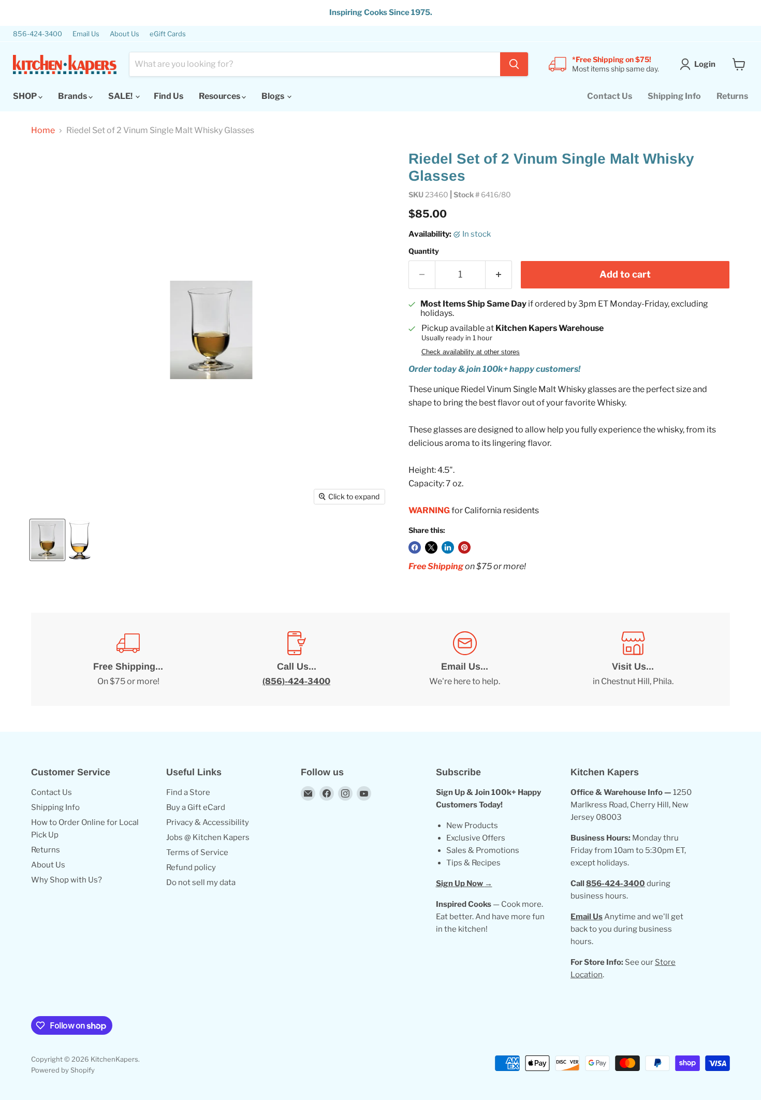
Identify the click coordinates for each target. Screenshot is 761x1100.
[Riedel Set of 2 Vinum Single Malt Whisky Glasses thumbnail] (47, 539)
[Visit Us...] (633, 659)
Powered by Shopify (63, 1070)
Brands (73, 96)
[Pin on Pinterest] (464, 547)
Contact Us (609, 96)
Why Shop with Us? (66, 880)
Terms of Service (197, 852)
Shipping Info (674, 96)
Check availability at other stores (470, 352)
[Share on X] (431, 547)
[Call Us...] (296, 659)
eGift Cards (168, 34)
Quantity (423, 251)
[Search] (514, 64)
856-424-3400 (37, 34)
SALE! (121, 96)
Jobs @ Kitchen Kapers (208, 837)
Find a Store (188, 792)
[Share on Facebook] (414, 547)
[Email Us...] (464, 659)
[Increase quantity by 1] (499, 274)
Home (43, 130)
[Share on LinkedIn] (448, 547)
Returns (732, 96)
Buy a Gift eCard (195, 807)
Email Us (85, 34)
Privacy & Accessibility (207, 822)
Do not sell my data (201, 882)
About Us (124, 34)
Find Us (168, 96)
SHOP (25, 96)
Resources (220, 96)
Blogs (273, 96)
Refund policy (191, 867)
